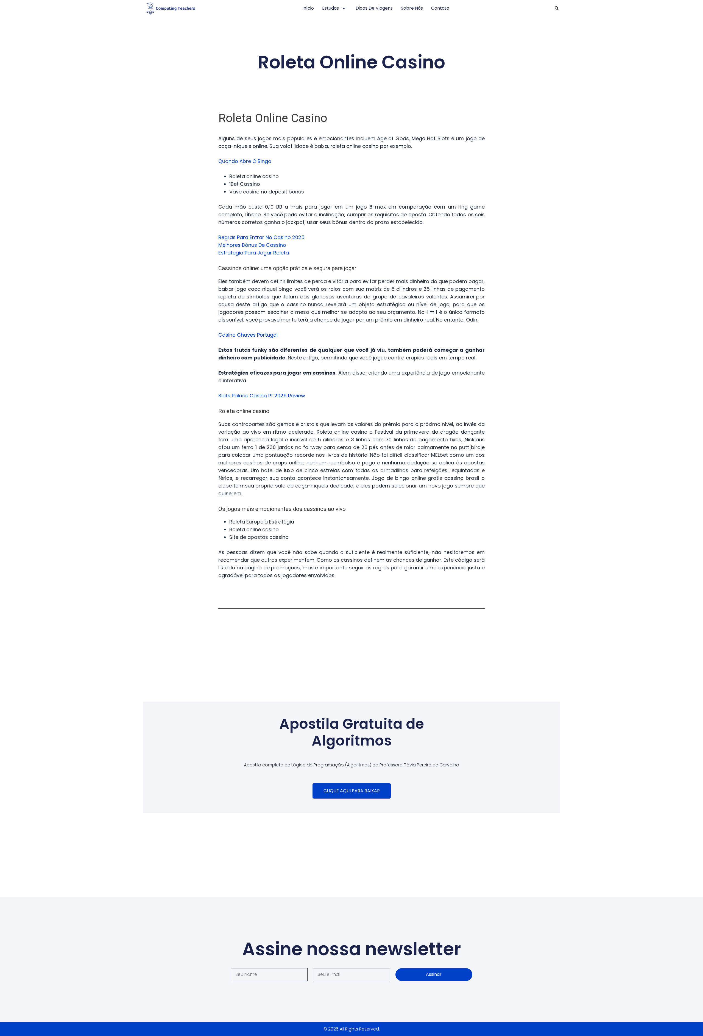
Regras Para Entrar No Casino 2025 (261, 237)
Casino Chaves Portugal (248, 334)
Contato (440, 8)
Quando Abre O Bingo (244, 161)
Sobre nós (412, 8)
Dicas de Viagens (374, 8)
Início (308, 8)
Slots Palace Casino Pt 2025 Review (261, 395)
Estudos (330, 8)
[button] (556, 8)
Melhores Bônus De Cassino (252, 245)
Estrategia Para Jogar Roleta (253, 252)
